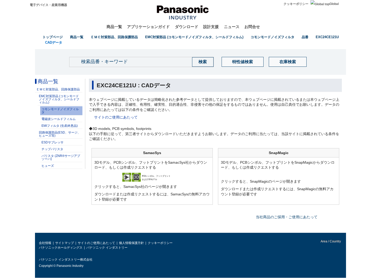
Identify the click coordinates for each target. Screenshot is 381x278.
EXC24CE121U (327, 37)
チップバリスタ (52, 149)
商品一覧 (114, 26)
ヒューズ (47, 166)
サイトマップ (64, 243)
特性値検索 (242, 61)
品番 (305, 37)
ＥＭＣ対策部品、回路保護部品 (114, 37)
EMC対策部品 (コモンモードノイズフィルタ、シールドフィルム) (194, 37)
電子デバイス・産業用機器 (48, 5)
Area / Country (330, 241)
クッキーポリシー (296, 4)
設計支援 (211, 26)
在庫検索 (287, 61)
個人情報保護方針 (131, 243)
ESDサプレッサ (52, 142)
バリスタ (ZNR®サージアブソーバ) (60, 157)
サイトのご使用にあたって (116, 117)
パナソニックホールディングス (60, 247)
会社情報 (45, 243)
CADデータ (53, 42)
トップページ (53, 37)
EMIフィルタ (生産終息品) (59, 126)
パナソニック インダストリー (107, 247)
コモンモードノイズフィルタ (272, 37)
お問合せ (252, 26)
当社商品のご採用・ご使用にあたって (287, 217)
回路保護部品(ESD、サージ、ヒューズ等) (60, 134)
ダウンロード (186, 26)
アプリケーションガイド (148, 26)
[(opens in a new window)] (152, 177)
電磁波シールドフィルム (58, 119)
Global (334, 4)
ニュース (231, 26)
